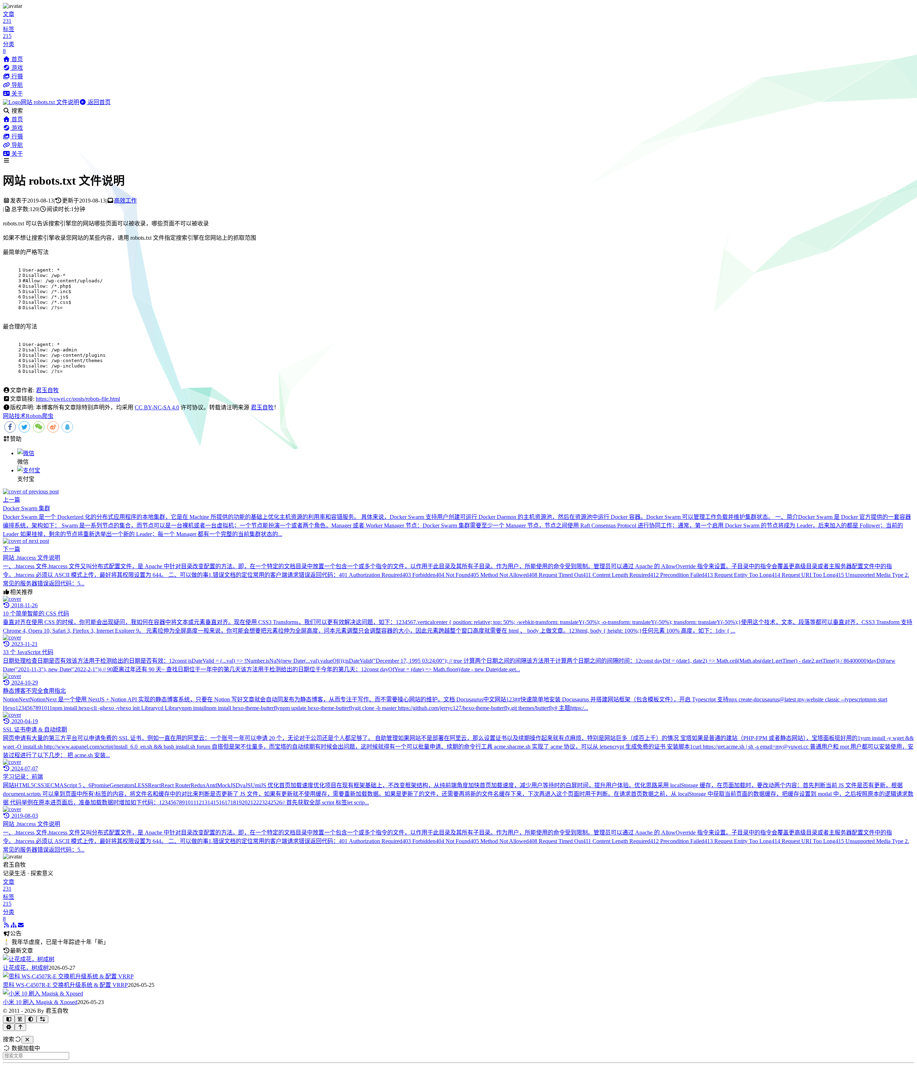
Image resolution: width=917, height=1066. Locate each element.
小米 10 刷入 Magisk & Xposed (40, 1002)
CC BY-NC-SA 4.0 (157, 407)
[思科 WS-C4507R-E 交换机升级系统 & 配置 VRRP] (68, 976)
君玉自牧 (47, 390)
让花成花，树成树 (26, 968)
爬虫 (47, 416)
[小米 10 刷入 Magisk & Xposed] (43, 993)
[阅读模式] (9, 1019)
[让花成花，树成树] (28, 959)
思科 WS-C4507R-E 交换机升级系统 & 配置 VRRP (65, 985)
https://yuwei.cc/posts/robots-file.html (78, 399)
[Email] (20, 925)
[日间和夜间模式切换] (31, 1019)
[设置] (9, 1027)
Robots (34, 416)
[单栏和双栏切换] (42, 1019)
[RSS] (6, 925)
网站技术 (14, 416)
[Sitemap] (13, 925)
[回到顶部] (21, 1027)
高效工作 (125, 201)
